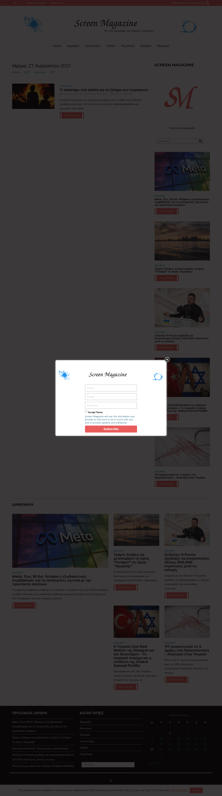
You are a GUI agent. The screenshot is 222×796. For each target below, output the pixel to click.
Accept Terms (95, 412)
